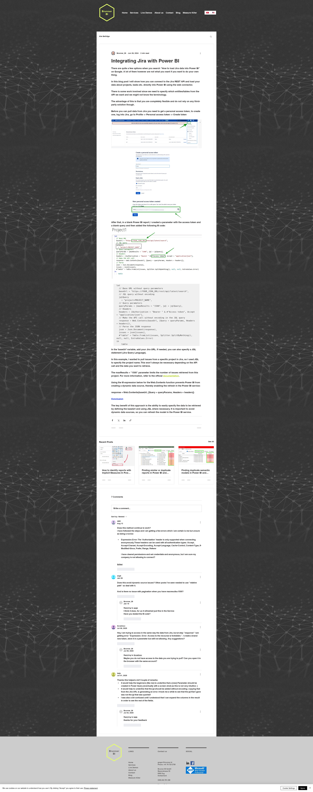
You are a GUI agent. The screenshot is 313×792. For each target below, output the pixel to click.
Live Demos (133, 719)
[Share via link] (130, 420)
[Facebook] (192, 715)
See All (211, 442)
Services (131, 717)
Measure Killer (134, 729)
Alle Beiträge (104, 36)
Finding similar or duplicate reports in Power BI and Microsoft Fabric (156, 471)
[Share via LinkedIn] (124, 420)
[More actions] (200, 53)
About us (132, 722)
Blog (130, 727)
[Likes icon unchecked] (118, 569)
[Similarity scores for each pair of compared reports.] (156, 456)
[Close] (310, 788)
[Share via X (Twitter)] (118, 420)
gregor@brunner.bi (165, 714)
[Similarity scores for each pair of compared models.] (196, 456)
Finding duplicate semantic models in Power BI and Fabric (195, 471)
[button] (211, 36)
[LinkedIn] (188, 715)
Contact (131, 724)
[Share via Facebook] (112, 420)
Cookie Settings (289, 788)
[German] (207, 13)
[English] (213, 13)
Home (130, 714)
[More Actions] (200, 522)
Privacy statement (91, 788)
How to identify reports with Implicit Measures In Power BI (116, 471)
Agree (302, 788)
